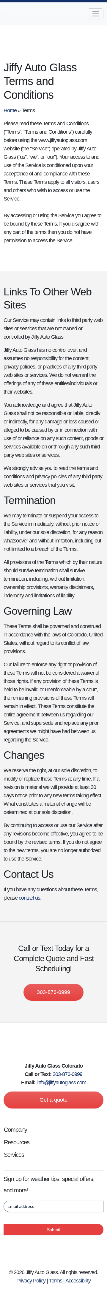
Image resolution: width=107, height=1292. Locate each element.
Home (10, 110)
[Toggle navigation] (95, 13)
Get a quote (53, 1100)
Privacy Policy (30, 1281)
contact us (29, 898)
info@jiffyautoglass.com (61, 1083)
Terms (55, 1281)
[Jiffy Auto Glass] (26, 14)
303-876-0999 (53, 992)
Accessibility (78, 1281)
